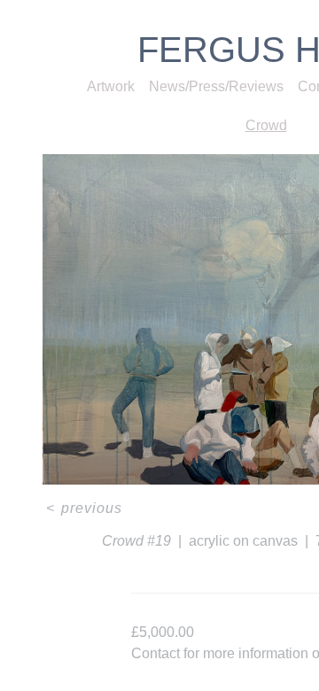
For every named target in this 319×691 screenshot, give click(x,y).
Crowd (266, 125)
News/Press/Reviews (216, 86)
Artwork (111, 86)
